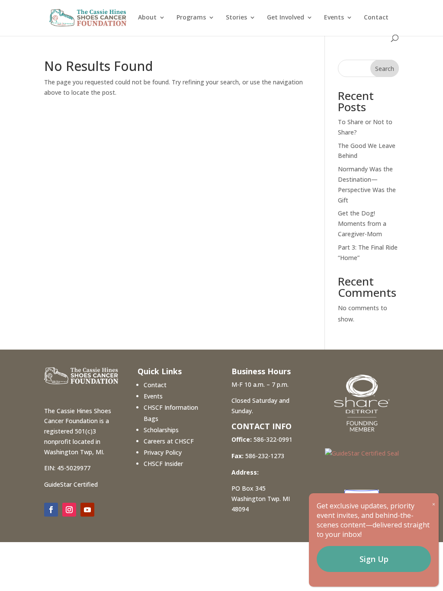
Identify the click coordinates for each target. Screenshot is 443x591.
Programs (191, 17)
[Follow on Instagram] (69, 510)
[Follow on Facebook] (51, 510)
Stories (236, 17)
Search (384, 68)
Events (334, 17)
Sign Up (374, 559)
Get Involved (285, 17)
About (147, 17)
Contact (376, 17)
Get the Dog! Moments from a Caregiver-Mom (362, 223)
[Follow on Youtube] (87, 510)
